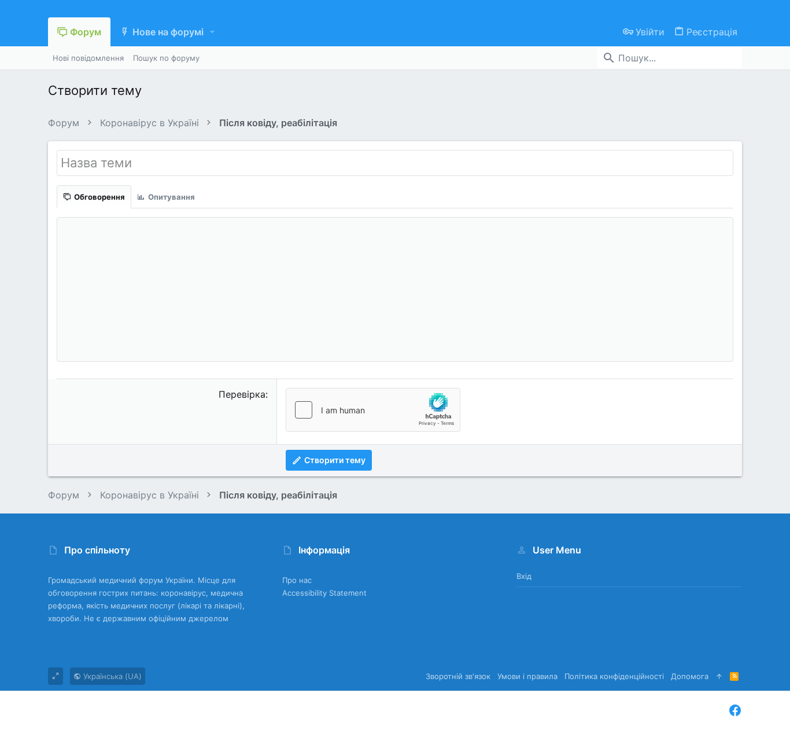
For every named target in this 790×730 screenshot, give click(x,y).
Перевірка (242, 394)
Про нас (297, 580)
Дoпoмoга (689, 676)
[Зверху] (719, 676)
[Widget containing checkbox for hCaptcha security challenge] (373, 410)
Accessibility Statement (324, 592)
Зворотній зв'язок (458, 676)
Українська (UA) (111, 676)
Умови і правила (527, 676)
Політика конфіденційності (614, 676)
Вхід (523, 576)
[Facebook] (735, 710)
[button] (212, 32)
